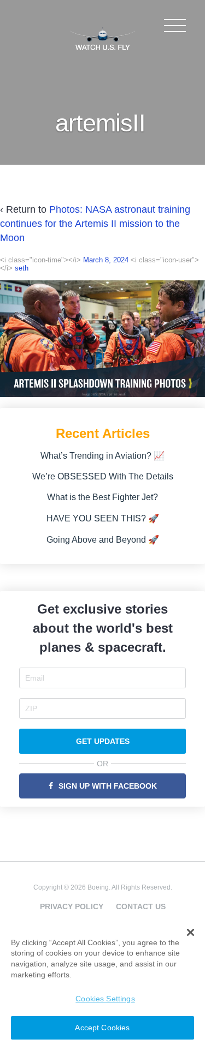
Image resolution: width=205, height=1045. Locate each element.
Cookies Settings (104, 998)
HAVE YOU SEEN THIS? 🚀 (102, 518)
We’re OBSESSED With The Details (102, 476)
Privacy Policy (71, 906)
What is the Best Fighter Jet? (102, 497)
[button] (190, 933)
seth (21, 268)
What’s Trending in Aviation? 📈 (102, 455)
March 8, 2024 (105, 260)
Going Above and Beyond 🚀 (102, 539)
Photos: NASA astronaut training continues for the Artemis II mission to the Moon (95, 223)
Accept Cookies (102, 1027)
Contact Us (141, 906)
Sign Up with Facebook (107, 786)
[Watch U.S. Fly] (103, 37)
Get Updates (103, 741)
